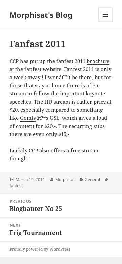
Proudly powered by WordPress (39, 249)
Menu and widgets (106, 21)
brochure (98, 61)
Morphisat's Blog (41, 14)
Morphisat (65, 179)
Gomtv (28, 117)
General (92, 179)
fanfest (16, 186)
